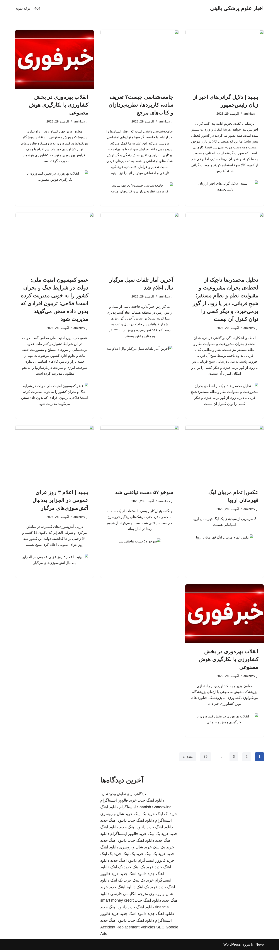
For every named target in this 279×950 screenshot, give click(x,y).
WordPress (232, 944)
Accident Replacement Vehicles (127, 927)
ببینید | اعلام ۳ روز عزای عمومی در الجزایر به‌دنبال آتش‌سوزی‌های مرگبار (60, 500)
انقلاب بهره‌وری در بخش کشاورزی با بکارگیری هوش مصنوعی (58, 105)
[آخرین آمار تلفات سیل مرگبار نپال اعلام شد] (139, 242)
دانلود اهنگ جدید (151, 800)
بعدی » (188, 756)
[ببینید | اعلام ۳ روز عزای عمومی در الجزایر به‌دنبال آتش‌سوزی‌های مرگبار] (54, 454)
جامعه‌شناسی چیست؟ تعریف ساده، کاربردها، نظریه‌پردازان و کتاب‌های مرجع (141, 105)
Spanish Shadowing (154, 807)
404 (37, 8)
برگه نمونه (22, 8)
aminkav (249, 113)
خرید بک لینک (166, 814)
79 (206, 756)
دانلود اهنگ (109, 807)
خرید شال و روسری (116, 814)
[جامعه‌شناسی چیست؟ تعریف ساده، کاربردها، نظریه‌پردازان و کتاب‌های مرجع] (139, 59)
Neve (259, 944)
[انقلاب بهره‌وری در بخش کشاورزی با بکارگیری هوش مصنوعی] (54, 59)
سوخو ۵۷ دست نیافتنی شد (144, 492)
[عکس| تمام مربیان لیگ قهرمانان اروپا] (224, 454)
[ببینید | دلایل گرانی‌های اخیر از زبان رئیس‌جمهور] (224, 59)
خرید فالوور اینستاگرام (118, 800)
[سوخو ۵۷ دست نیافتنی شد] (139, 454)
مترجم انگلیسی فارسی (129, 894)
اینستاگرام (127, 807)
